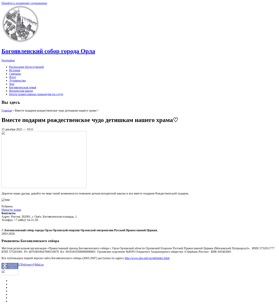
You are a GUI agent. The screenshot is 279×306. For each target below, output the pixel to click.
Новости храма (11, 209)
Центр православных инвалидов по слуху (36, 94)
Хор (11, 84)
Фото (12, 77)
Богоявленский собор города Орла (48, 51)
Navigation (8, 60)
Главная (7, 110)
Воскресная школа (21, 90)
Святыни (15, 73)
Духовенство (17, 80)
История (14, 70)
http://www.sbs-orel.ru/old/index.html (147, 258)
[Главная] (20, 41)
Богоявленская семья (22, 87)
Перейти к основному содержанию (24, 3)
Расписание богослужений (26, 66)
